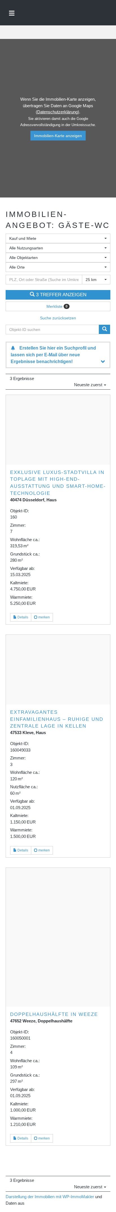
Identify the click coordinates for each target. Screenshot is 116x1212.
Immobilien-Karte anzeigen (58, 135)
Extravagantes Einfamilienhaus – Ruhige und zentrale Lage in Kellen (56, 719)
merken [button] (43, 617)
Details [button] (22, 617)
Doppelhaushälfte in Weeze (54, 1014)
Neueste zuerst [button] (88, 384)
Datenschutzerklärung (57, 111)
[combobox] (58, 238)
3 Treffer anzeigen (60, 294)
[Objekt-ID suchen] (104, 329)
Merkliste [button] (57, 306)
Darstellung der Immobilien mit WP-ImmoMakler (50, 1196)
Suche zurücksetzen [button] (58, 318)
